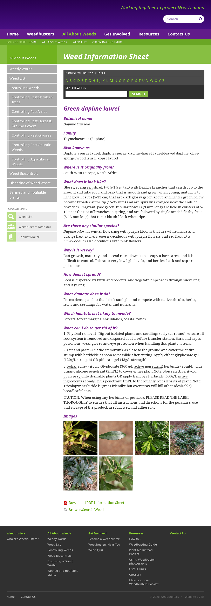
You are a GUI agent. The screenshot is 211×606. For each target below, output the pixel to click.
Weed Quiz (95, 550)
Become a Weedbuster (104, 539)
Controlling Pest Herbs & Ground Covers (32, 123)
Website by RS (194, 597)
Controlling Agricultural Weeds (31, 161)
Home (13, 34)
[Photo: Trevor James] (80, 438)
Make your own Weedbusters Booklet (143, 582)
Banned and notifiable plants (27, 195)
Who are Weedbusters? (23, 539)
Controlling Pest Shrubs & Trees (32, 99)
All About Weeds (79, 34)
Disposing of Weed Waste (30, 182)
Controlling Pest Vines (29, 111)
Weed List (80, 42)
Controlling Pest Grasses (31, 135)
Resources (148, 34)
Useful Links (137, 569)
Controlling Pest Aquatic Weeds (31, 147)
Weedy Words (20, 68)
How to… (135, 539)
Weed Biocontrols (23, 173)
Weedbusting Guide (143, 544)
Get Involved (117, 34)
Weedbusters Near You (104, 544)
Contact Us (179, 34)
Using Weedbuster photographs (142, 561)
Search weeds (76, 88)
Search (200, 19)
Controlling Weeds (24, 87)
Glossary (135, 575)
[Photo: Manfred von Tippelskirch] (152, 438)
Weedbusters (37, 14)
